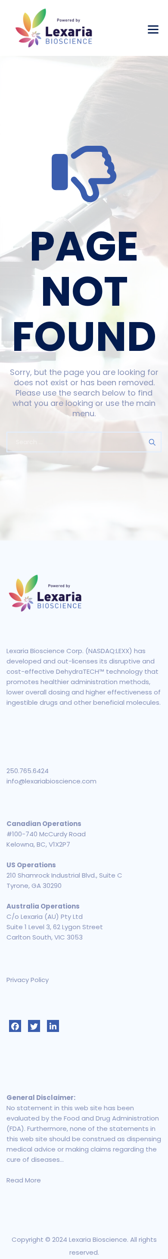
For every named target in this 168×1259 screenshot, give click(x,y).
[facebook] (15, 1026)
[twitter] (34, 1026)
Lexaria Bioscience (98, 1239)
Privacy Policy (27, 979)
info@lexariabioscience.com (51, 781)
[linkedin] (53, 1026)
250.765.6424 (27, 770)
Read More (23, 1180)
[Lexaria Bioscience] (54, 28)
